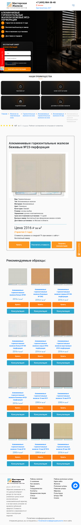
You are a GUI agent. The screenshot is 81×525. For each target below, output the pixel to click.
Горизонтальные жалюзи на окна (29, 115)
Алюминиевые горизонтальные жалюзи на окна (44, 116)
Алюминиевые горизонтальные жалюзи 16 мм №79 (63, 396)
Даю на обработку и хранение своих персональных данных (15, 64)
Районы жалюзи (36, 479)
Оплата (56, 498)
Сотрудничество (36, 488)
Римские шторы (60, 488)
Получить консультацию (61, 245)
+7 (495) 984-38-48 (46, 2)
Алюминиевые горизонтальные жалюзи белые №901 (18, 292)
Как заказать (35, 484)
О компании (34, 481)
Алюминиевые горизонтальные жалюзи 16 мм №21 (40, 396)
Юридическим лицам (38, 493)
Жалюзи (57, 484)
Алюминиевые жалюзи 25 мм (58, 115)
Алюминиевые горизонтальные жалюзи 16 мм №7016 (40, 446)
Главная (4, 114)
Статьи (32, 496)
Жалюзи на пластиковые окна (15, 116)
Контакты (33, 491)
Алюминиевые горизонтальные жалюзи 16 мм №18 (17, 446)
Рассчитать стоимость (40, 245)
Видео (32, 486)
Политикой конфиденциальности (50, 521)
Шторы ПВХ (58, 496)
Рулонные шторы (60, 486)
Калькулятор (79, 248)
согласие (10, 63)
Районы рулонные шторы (63, 479)
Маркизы (57, 491)
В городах (33, 498)
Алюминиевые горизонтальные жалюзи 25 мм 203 (63, 446)
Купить (19, 245)
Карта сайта (58, 481)
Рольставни (58, 493)
